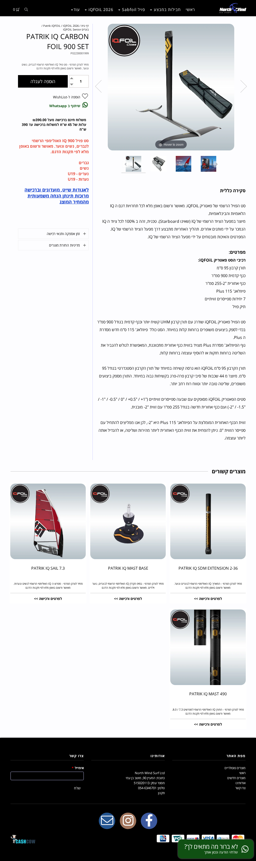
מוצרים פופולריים (235, 768)
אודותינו (241, 783)
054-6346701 (147, 788)
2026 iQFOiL (100, 9)
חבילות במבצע (166, 9)
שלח (77, 788)
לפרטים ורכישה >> (208, 598)
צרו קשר (240, 788)
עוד (77, 9)
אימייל (78, 768)
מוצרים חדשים (236, 778)
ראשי (190, 9)
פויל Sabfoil (133, 9)
